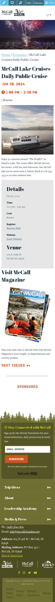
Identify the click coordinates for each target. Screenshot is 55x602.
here (29, 175)
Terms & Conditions (33, 593)
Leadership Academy (20, 508)
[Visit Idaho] (48, 564)
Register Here (14, 228)
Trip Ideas (12, 487)
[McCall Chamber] (6, 12)
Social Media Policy (9, 593)
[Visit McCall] (7, 564)
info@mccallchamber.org (25, 532)
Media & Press (15, 519)
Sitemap (47, 593)
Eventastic (19, 54)
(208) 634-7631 (15, 527)
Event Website (14, 239)
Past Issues (13, 365)
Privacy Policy (20, 593)
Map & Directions (12, 556)
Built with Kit (27, 473)
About (8, 498)
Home (5, 54)
